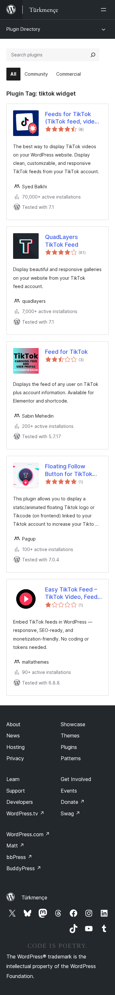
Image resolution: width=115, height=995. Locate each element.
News (13, 735)
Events (69, 790)
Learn (12, 779)
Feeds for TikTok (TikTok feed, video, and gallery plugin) (72, 118)
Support (15, 790)
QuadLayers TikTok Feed (61, 241)
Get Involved (76, 779)
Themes (70, 735)
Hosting (15, 747)
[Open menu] (105, 9)
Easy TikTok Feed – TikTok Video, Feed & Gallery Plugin (71, 593)
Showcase (73, 724)
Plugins (69, 747)
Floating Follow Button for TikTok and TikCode (68, 470)
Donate (73, 802)
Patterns (71, 758)
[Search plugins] (93, 54)
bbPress (19, 857)
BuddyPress (23, 868)
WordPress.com (28, 834)
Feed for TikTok (66, 351)
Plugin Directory (23, 29)
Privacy (15, 758)
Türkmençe (34, 897)
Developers (19, 802)
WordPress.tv (25, 813)
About (13, 724)
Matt (15, 845)
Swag (70, 813)
